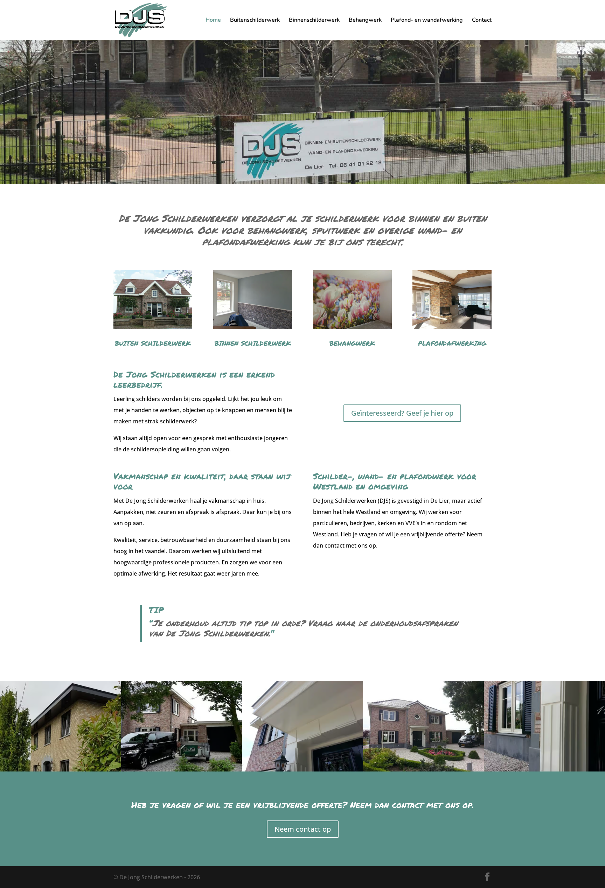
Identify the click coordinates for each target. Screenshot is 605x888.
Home (213, 20)
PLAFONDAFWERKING (452, 343)
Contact (482, 20)
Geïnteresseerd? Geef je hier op (402, 413)
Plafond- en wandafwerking (427, 20)
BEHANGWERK (352, 343)
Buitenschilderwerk (255, 20)
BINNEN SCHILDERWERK (253, 343)
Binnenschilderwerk (314, 20)
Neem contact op (302, 829)
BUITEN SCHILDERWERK (153, 343)
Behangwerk (365, 20)
